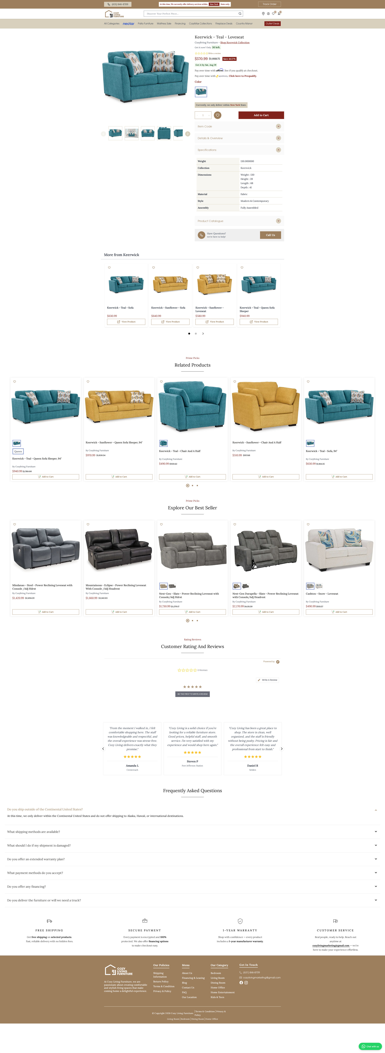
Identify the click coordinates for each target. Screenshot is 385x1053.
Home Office (218, 987)
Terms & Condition (163, 986)
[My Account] (268, 13)
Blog (184, 982)
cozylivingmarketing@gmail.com (331, 945)
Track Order (269, 4)
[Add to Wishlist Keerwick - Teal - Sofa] (109, 267)
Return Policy (161, 981)
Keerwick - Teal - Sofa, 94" (321, 451)
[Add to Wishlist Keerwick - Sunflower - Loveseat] (198, 267)
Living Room (218, 977)
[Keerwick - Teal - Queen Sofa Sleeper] (259, 285)
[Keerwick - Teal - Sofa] (126, 285)
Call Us (270, 235)
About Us (187, 973)
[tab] (239, 126)
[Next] (187, 133)
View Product (129, 321)
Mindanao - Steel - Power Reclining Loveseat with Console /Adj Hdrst (42, 587)
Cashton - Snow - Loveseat (322, 593)
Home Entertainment (223, 992)
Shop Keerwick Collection (234, 42)
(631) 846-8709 (120, 4)
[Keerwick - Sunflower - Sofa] (170, 285)
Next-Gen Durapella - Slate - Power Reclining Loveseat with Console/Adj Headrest (266, 595)
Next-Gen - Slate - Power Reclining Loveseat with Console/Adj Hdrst (189, 595)
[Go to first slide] (281, 748)
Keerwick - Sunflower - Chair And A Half (257, 442)
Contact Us (188, 987)
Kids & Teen (217, 997)
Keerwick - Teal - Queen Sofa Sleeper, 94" (37, 458)
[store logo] (114, 13)
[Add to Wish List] (217, 115)
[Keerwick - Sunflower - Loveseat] (215, 285)
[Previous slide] (103, 748)
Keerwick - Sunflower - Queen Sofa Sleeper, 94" (114, 442)
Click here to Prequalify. (243, 75)
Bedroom (216, 973)
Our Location (189, 997)
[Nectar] (128, 23)
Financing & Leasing (193, 977)
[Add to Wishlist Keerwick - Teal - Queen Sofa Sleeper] (242, 267)
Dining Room (218, 982)
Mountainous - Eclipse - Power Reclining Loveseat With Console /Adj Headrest (116, 587)
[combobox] (193, 13)
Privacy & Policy (162, 991)
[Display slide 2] (195, 333)
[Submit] (240, 13)
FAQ (184, 992)
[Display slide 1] (189, 333)
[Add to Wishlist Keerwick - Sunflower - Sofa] (153, 267)
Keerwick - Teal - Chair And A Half (179, 451)
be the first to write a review (193, 694)
